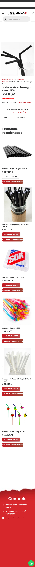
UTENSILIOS (11, 80)
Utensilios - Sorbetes (24, 103)
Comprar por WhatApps (12, 182)
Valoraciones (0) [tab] (17, 112)
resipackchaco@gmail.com (16, 518)
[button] (32, 45)
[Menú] (2, 12)
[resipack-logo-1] (17, 12)
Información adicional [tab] (17, 109)
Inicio (4, 80)
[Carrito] (32, 13)
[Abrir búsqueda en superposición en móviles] (16, 19)
